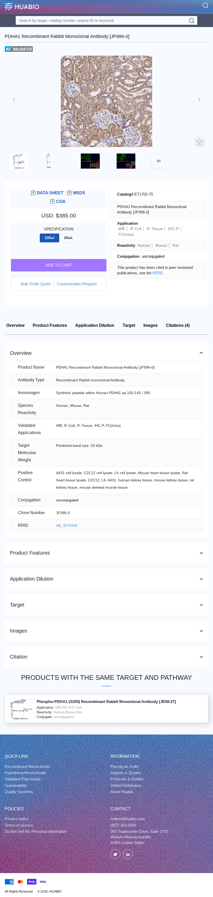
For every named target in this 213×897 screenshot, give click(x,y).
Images (150, 325)
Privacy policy (17, 818)
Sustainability (16, 785)
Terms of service (19, 825)
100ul (49, 238)
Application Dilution (94, 325)
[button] (13, 99)
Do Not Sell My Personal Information (35, 831)
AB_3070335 (66, 525)
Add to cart (58, 265)
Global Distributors (126, 785)
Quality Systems (19, 791)
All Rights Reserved (19, 891)
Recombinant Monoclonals (27, 766)
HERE (157, 273)
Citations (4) (178, 325)
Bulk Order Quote (36, 284)
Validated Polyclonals (23, 779)
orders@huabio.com (127, 818)
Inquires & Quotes (125, 772)
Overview (15, 325)
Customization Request (77, 284)
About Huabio (121, 791)
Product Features (50, 325)
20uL (68, 238)
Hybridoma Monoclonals (25, 772)
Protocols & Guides (126, 779)
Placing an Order (124, 766)
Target (129, 325)
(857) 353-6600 (123, 825)
